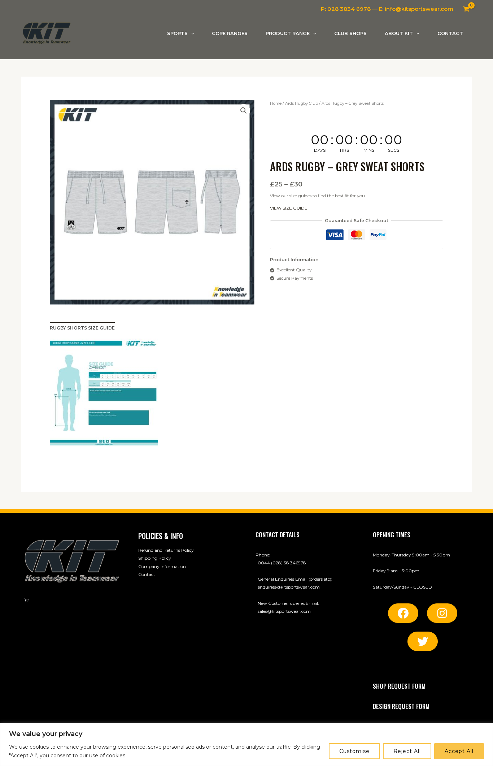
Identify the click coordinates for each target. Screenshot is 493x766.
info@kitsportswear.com (419, 8)
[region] (246, 744)
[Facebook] (403, 613)
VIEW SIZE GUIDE (288, 208)
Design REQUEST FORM (401, 706)
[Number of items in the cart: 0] (26, 600)
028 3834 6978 (349, 8)
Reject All (407, 751)
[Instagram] (442, 613)
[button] (191, 33)
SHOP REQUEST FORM (399, 685)
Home (276, 103)
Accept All (459, 751)
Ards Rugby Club (301, 103)
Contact (146, 574)
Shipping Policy (154, 558)
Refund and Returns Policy (166, 550)
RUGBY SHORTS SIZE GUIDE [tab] (82, 328)
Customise (354, 751)
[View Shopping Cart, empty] (466, 9)
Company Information (162, 566)
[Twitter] (422, 641)
